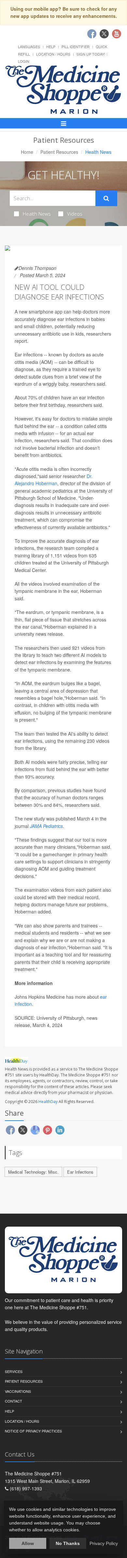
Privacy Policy (104, 1543)
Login (23, 61)
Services (13, 1371)
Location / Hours (53, 54)
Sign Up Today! (91, 54)
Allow (27, 1543)
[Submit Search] (106, 198)
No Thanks (68, 1543)
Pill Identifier (76, 46)
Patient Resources (59, 152)
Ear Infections (80, 1172)
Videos (74, 213)
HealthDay (48, 1101)
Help (50, 46)
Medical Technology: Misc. (33, 1172)
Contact (13, 1401)
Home (27, 152)
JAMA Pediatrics (46, 826)
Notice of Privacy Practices (33, 1430)
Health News (37, 213)
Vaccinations (18, 1391)
